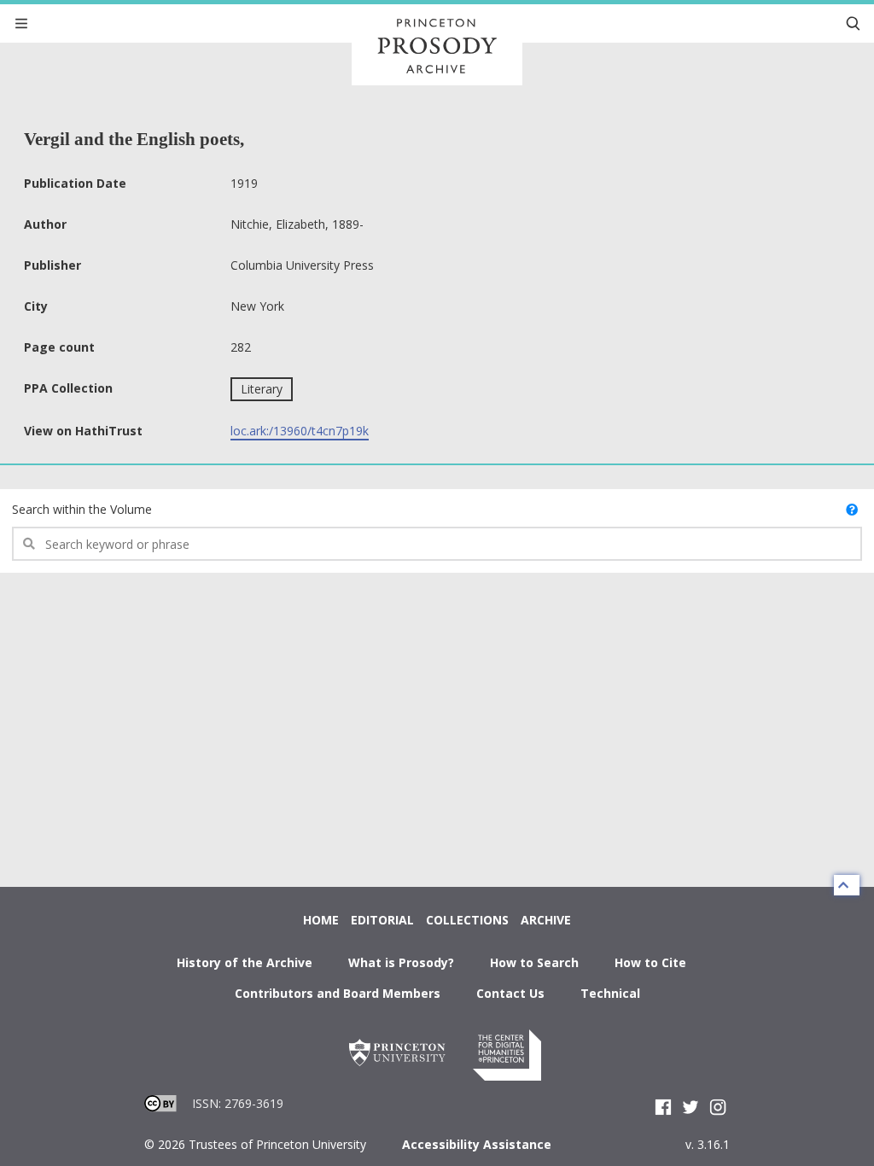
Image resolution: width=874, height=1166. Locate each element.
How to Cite (650, 962)
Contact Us (510, 993)
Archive (546, 920)
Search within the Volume (82, 509)
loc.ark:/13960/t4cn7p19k (299, 431)
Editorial (382, 920)
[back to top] (846, 885)
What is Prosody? (401, 962)
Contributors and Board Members (337, 993)
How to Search (534, 962)
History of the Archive (244, 962)
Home (321, 920)
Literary (262, 389)
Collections (467, 920)
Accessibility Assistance (476, 1144)
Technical (610, 993)
